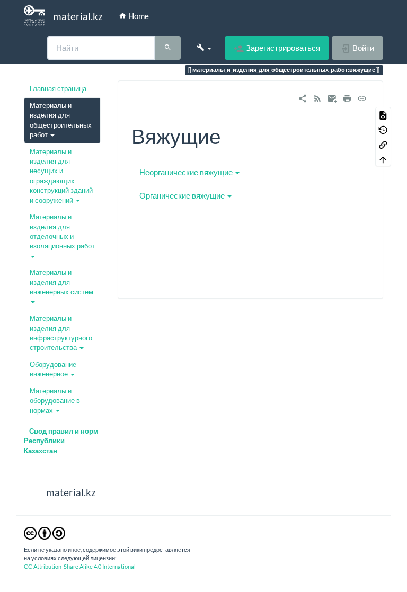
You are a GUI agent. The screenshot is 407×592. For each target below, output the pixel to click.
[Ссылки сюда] (383, 144)
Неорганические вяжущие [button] (186, 172)
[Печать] (347, 97)
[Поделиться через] (302, 97)
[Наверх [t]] (383, 159)
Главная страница (58, 88)
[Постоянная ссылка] (362, 97)
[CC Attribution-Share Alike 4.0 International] (44, 532)
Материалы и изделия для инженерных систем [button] (61, 282)
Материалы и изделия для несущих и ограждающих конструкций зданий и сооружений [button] (61, 175)
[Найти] (168, 48)
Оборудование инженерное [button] (53, 369)
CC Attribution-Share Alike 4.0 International (80, 566)
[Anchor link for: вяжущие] (231, 134)
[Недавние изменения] (317, 97)
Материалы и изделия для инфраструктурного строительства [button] (61, 333)
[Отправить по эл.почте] (332, 97)
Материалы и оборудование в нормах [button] (55, 401)
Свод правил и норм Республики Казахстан (61, 441)
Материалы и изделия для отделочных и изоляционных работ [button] (62, 231)
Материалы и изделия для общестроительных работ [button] (61, 120)
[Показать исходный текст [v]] (383, 114)
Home (138, 16)
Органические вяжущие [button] (182, 195)
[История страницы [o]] (383, 129)
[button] (204, 48)
